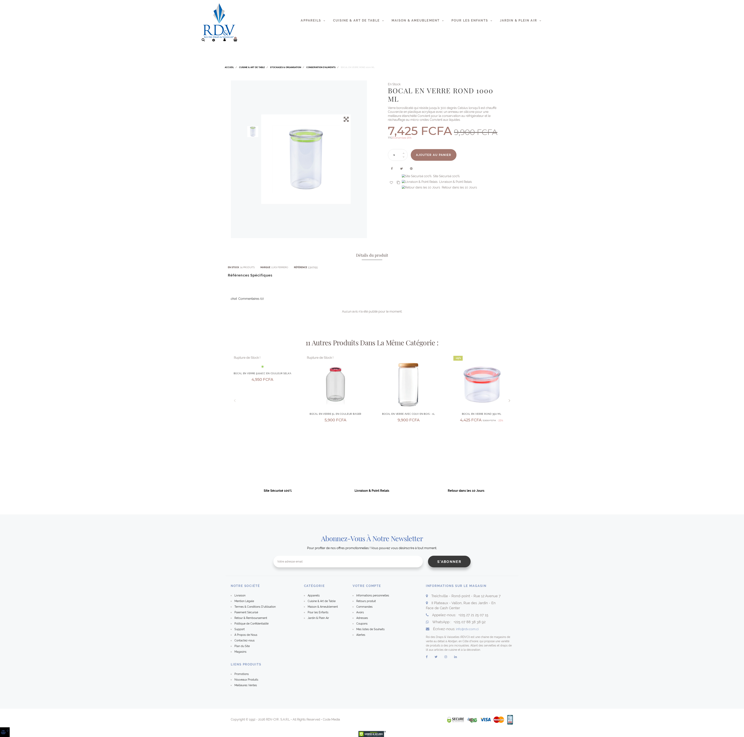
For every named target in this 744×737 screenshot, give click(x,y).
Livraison (239, 595)
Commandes (364, 606)
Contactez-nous (244, 640)
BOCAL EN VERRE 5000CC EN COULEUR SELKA (262, 373)
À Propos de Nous (245, 634)
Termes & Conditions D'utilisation (255, 606)
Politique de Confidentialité (251, 623)
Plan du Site (242, 646)
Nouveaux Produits (246, 679)
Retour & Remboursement (250, 617)
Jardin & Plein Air (519, 20)
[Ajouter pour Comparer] (399, 183)
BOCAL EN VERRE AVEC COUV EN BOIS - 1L (408, 414)
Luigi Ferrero (279, 267)
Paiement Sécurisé (246, 612)
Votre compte (367, 586)
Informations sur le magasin (456, 586)
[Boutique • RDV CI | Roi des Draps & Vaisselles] (219, 20)
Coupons (362, 623)
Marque (265, 267)
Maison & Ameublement (416, 20)
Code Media (331, 719)
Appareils (311, 20)
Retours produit (366, 601)
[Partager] (392, 169)
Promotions (241, 674)
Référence (300, 267)
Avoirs (360, 612)
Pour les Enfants (470, 20)
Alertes (360, 634)
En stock (233, 267)
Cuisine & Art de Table (357, 20)
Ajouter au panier (433, 155)
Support (239, 629)
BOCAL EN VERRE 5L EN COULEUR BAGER (336, 414)
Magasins (240, 651)
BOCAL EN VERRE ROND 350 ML (481, 414)
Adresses (362, 617)
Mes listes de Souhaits (370, 629)
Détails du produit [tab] (372, 255)
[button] (509, 400)
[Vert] (262, 366)
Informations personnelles (372, 595)
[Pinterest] (411, 169)
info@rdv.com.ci (467, 629)
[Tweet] (402, 169)
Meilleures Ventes (245, 685)
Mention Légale (244, 601)
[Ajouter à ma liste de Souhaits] (391, 183)
